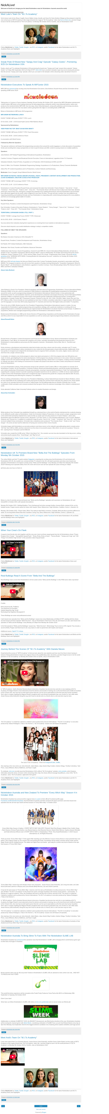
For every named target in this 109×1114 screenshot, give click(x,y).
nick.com (11, 771)
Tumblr (21, 47)
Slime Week (27, 1023)
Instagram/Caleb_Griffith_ (53, 762)
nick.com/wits (62, 771)
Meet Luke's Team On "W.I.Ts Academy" (19, 14)
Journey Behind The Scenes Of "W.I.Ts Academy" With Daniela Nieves (33, 649)
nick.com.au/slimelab (42, 1002)
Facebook (51, 47)
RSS (33, 47)
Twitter (16, 47)
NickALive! (8, 5)
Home (41, 1106)
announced (12, 88)
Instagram (40, 47)
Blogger (44, 1112)
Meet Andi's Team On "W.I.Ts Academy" (19, 1037)
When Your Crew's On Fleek (13, 530)
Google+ (26, 47)
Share (3, 56)
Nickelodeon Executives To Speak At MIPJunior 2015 (24, 85)
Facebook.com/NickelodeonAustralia (12, 800)
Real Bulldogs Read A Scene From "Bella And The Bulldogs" (28, 576)
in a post (37, 799)
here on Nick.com (65, 20)
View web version (41, 1109)
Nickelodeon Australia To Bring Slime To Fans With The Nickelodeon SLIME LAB (37, 936)
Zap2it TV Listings (17, 631)
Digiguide (31, 459)
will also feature (15, 261)
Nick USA (39, 70)
